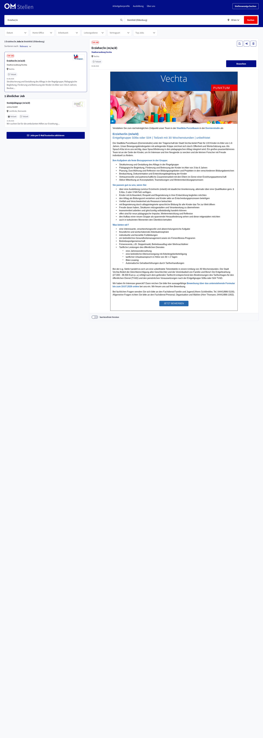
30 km (234, 20)
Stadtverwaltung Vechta (102, 52)
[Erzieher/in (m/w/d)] (46, 72)
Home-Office (38, 32)
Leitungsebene (91, 32)
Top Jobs (139, 32)
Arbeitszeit (63, 32)
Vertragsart (115, 32)
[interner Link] (18, 6)
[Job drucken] (240, 43)
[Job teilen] (246, 43)
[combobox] (62, 20)
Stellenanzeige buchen (245, 6)
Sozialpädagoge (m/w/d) (18, 102)
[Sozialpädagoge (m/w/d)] (46, 113)
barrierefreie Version (109, 317)
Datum (10, 32)
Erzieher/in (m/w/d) (16, 60)
